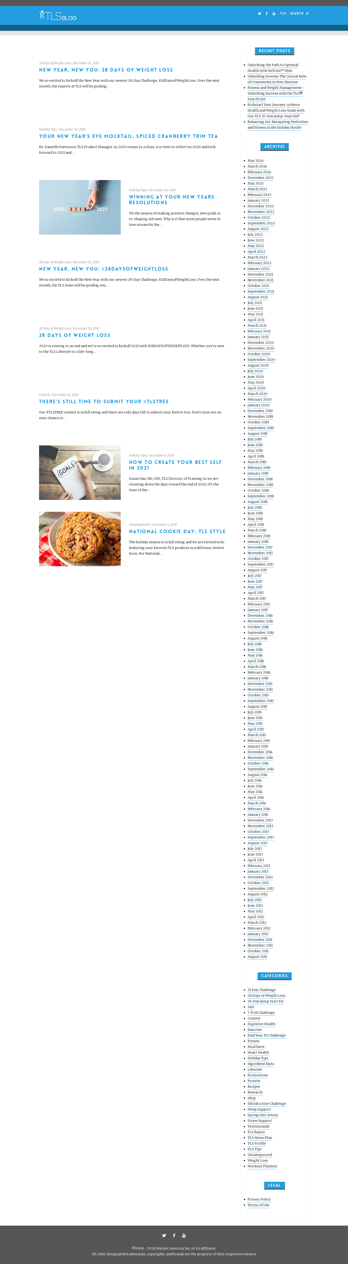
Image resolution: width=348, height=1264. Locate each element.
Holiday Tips (48, 129)
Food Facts (256, 1047)
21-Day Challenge (262, 990)
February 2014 (259, 809)
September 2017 (261, 564)
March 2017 (257, 598)
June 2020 (256, 377)
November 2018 (260, 485)
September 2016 (261, 632)
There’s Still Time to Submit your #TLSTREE (104, 402)
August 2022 (258, 229)
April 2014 (256, 797)
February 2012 (259, 928)
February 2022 (260, 263)
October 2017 (258, 559)
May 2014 (255, 792)
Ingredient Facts (261, 1064)
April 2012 (256, 917)
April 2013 (256, 860)
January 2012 (258, 934)
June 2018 (255, 513)
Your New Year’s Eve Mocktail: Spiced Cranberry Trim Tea (128, 136)
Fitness (253, 1041)
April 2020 (256, 388)
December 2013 (260, 820)
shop (252, 1098)
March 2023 (257, 189)
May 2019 (255, 451)
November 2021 (260, 280)
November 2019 (260, 416)
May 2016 (255, 655)
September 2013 (261, 837)
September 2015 (261, 701)
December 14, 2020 (65, 395)
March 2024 (257, 166)
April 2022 (256, 251)
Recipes (254, 1086)
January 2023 (258, 200)
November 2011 (260, 945)
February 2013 (259, 866)
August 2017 (257, 570)
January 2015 (258, 746)
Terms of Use (258, 1205)
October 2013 (258, 831)
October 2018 (258, 490)
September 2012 (261, 888)
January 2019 (258, 473)
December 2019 (260, 411)
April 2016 (256, 661)
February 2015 (259, 740)
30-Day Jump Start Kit (266, 1001)
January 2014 (258, 814)
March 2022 (258, 257)
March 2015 (257, 735)
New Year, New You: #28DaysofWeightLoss (104, 269)
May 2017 (255, 587)
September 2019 (261, 428)
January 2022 (259, 269)
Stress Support (260, 1121)
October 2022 (259, 217)
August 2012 (258, 894)
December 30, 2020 (72, 129)
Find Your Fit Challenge (267, 1035)
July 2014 (255, 780)
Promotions (258, 1075)
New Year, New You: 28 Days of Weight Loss (106, 70)
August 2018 (258, 502)
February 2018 (259, 536)
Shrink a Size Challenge (267, 1103)
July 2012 (255, 900)
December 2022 (261, 206)
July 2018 (255, 507)
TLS (283, 13)
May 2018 (255, 519)
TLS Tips (255, 1149)
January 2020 (259, 405)
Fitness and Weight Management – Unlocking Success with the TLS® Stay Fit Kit (276, 93)
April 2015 (256, 729)
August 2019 (258, 433)
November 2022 (261, 212)
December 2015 (260, 684)
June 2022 (256, 240)
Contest (44, 395)
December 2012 (260, 877)
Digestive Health (261, 1024)
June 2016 (255, 650)
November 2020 (261, 348)
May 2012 (255, 911)
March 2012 (257, 922)
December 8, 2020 (161, 455)
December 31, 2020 (86, 63)
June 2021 (255, 308)
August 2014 (257, 775)
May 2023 (255, 183)
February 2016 (259, 672)
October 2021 (258, 286)
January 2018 (258, 541)
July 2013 (255, 849)
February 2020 (260, 399)
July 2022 (255, 234)
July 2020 (255, 371)
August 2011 (257, 957)
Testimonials (259, 1126)
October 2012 (258, 883)
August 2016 (258, 638)
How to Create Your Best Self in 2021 (175, 465)
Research (255, 1092)
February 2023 (259, 195)
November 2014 (260, 758)
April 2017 (256, 593)
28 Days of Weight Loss (54, 63)
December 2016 (260, 615)
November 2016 (260, 621)
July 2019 (255, 439)
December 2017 (260, 547)
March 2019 (257, 462)
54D (251, 1007)
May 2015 (255, 723)
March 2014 (257, 803)
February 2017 (259, 604)
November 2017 (260, 553)
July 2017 (255, 576)
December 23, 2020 (86, 262)
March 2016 (257, 667)
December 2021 (260, 274)
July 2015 (255, 712)
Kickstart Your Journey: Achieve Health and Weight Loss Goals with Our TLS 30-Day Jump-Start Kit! (276, 110)
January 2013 (258, 871)
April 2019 (256, 456)
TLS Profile (257, 1143)
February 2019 (259, 468)
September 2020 (261, 360)
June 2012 (255, 905)
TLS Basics (256, 1132)
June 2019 (255, 445)
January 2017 (258, 610)
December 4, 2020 (164, 525)
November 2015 (260, 689)
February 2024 (259, 172)
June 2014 (255, 786)
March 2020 (258, 394)
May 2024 (255, 161)
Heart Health (258, 1052)
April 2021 (256, 320)
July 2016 (255, 644)
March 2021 (257, 325)
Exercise (255, 1030)
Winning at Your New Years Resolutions (172, 200)
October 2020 (259, 354)
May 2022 (256, 246)
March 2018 (257, 530)
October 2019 (258, 422)
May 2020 (256, 382)
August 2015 (257, 706)
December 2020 (261, 342)
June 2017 (255, 581)
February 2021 (259, 331)
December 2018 (260, 479)
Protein (254, 1081)
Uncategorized (139, 525)
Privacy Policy (259, 1199)
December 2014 (260, 752)
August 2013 (258, 843)
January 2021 (258, 337)
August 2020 (258, 365)
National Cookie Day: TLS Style (177, 531)
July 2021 (255, 303)
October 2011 (258, 951)
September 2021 (261, 291)
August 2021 (258, 297)
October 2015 (258, 695)
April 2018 (256, 524)
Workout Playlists (262, 1166)
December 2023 (260, 178)
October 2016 (258, 627)
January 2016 (258, 678)
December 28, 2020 (162, 190)
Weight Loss (258, 1160)
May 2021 (255, 314)
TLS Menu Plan (260, 1138)
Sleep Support (259, 1109)
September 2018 (261, 496)
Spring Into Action (263, 1115)
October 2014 (258, 763)
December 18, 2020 (86, 328)
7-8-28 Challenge (261, 1012)
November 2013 (260, 826)
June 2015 (255, 718)
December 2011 (260, 940)
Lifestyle (255, 1069)
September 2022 (261, 223)
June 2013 (255, 854)
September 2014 (261, 769)
